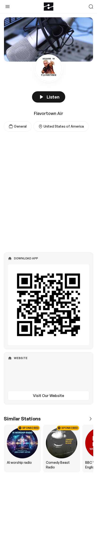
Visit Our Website (48, 395)
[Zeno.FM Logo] (48, 6)
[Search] (91, 6)
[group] (48, 448)
